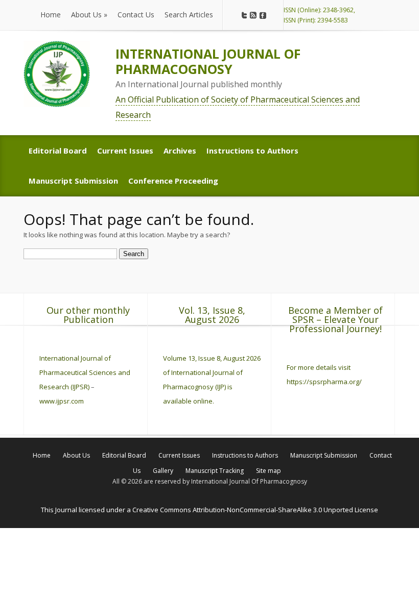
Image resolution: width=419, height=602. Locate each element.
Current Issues (179, 455)
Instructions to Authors (245, 455)
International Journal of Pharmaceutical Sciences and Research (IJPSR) (84, 372)
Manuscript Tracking (214, 470)
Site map (268, 470)
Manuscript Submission (323, 455)
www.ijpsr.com (61, 401)
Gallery (163, 470)
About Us (76, 455)
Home (42, 455)
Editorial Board (124, 455)
